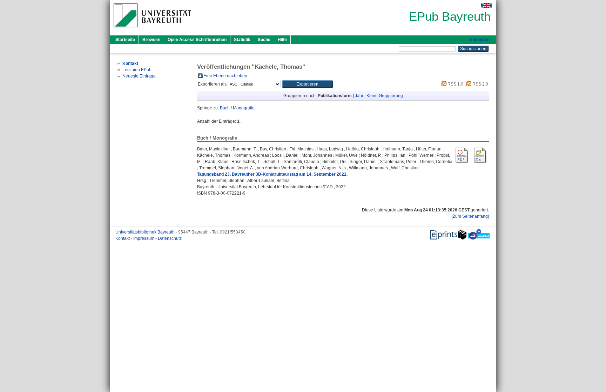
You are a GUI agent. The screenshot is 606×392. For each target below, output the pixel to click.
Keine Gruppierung (384, 95)
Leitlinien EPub (137, 69)
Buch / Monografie (237, 108)
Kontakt (123, 238)
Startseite (125, 39)
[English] (486, 5)
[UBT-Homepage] (152, 29)
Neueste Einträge (139, 76)
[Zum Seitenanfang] (470, 216)
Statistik (242, 39)
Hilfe (282, 39)
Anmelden (479, 39)
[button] (307, 84)
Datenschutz (170, 238)
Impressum (144, 238)
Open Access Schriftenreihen (197, 39)
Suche (264, 39)
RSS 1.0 (454, 84)
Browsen (151, 39)
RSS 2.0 (479, 84)
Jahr (359, 95)
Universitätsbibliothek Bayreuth (145, 232)
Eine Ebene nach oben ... (227, 75)
